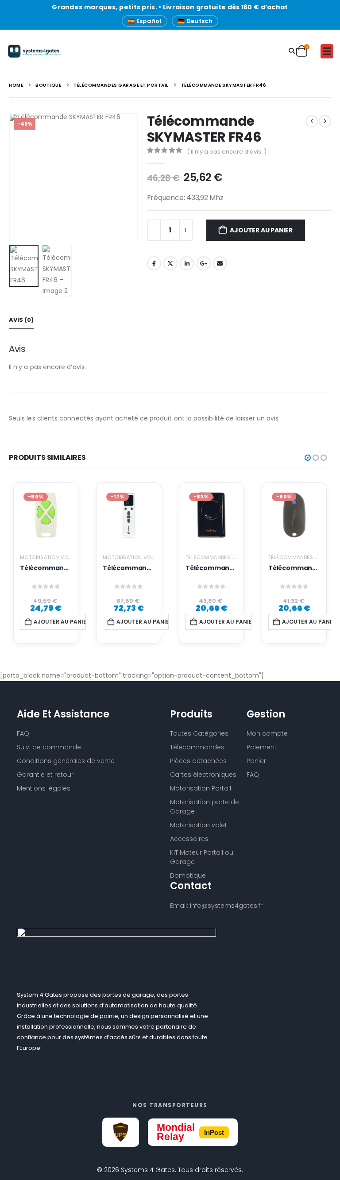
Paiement (262, 747)
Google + (204, 263)
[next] (325, 121)
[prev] (311, 121)
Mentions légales (43, 788)
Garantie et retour (45, 774)
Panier (256, 760)
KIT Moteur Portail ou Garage (201, 857)
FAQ (253, 774)
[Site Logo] (32, 50)
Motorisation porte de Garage (204, 807)
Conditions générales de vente (66, 760)
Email (220, 263)
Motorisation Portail (200, 788)
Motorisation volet (198, 825)
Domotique (188, 875)
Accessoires (189, 838)
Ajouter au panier (261, 230)
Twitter (170, 263)
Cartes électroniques (203, 774)
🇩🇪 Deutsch (195, 21)
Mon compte (267, 733)
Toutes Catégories (199, 733)
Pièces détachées (198, 760)
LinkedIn (187, 263)
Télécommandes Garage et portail (233, 557)
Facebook (154, 263)
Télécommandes (197, 747)
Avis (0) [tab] (21, 320)
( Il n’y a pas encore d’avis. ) (227, 151)
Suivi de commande (49, 747)
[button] (292, 51)
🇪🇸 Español (145, 21)
